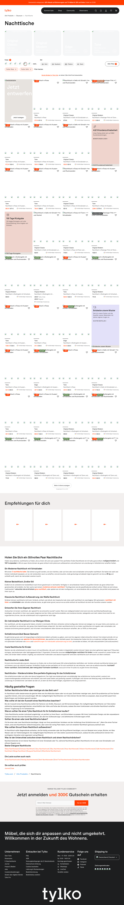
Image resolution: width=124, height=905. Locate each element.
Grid (46, 64)
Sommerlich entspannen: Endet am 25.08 (62, 2)
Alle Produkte (22, 774)
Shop (60, 10)
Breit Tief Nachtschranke (63, 760)
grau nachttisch (40, 589)
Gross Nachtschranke (12, 760)
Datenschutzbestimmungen (64, 814)
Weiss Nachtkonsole (12, 749)
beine (28, 641)
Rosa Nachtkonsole (72, 749)
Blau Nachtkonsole (57, 749)
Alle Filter (112, 64)
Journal (7, 768)
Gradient (57, 64)
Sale (12, 768)
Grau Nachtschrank (42, 749)
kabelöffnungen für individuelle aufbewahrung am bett (52, 641)
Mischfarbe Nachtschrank (51, 751)
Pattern (70, 64)
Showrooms (83, 10)
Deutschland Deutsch (107, 857)
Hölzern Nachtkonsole (87, 749)
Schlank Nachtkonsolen (81, 760)
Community (71, 10)
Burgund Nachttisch (34, 751)
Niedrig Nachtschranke (29, 760)
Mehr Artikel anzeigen (62, 485)
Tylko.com (9, 774)
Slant (81, 64)
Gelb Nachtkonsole (103, 749)
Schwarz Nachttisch (27, 749)
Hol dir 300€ (81, 803)
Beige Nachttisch (20, 751)
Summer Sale (49, 10)
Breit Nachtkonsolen (46, 760)
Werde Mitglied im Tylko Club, (50, 75)
